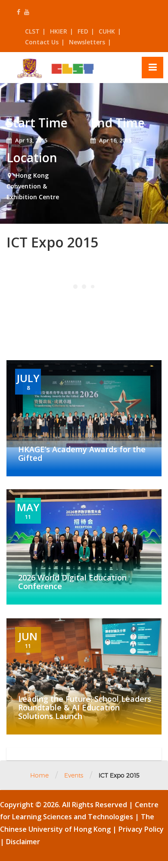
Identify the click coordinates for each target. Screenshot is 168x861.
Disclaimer (23, 841)
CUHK (107, 31)
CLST (32, 31)
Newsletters (87, 42)
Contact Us (42, 42)
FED (83, 31)
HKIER (58, 31)
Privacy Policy (141, 829)
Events (73, 775)
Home (39, 775)
